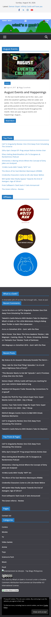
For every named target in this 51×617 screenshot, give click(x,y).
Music (4, 562)
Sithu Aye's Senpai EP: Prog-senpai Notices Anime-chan (24, 150)
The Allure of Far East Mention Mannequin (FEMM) (22, 171)
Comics (5, 527)
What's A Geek (18, 579)
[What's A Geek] (25, 21)
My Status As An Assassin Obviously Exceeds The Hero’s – (25, 360)
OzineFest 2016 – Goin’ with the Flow (24, 329)
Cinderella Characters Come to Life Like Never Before (23, 175)
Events (7, 83)
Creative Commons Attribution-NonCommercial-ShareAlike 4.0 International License (24, 582)
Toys (4, 552)
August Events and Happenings (25, 92)
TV (3, 537)
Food (4, 567)
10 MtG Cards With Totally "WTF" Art (16, 167)
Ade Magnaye (7, 345)
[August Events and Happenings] (25, 66)
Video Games (7, 542)
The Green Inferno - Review (13, 189)
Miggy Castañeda (24, 87)
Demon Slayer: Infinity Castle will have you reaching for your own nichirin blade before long (28, 7)
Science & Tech (8, 557)
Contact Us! (6, 516)
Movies (5, 532)
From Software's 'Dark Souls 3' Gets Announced (20, 185)
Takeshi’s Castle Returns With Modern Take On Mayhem (24, 429)
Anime (4, 547)
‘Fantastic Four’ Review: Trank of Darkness (21, 340)
